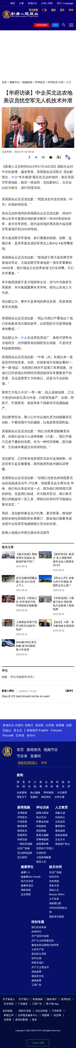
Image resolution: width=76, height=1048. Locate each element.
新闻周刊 (22, 835)
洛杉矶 (39, 725)
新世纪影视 (21, 1019)
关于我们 (23, 999)
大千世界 (54, 899)
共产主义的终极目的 (42, 940)
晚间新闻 (22, 826)
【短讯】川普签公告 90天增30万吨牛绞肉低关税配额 (26, 602)
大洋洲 (49, 725)
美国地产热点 (62, 843)
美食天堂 (54, 885)
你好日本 (54, 876)
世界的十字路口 (45, 848)
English (43, 730)
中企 (14, 177)
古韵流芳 (60, 821)
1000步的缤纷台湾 (58, 910)
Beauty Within (57, 894)
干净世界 (57, 1010)
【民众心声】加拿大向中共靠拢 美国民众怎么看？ (63, 581)
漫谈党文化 (37, 976)
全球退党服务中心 (28, 1015)
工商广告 (36, 984)
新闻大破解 (42, 835)
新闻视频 (23, 807)
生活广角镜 (55, 872)
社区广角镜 (23, 848)
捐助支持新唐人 (28, 762)
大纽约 (19, 725)
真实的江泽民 (38, 953)
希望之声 (9, 1015)
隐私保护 (52, 999)
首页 (4, 82)
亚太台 (18, 730)
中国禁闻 (22, 821)
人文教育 (61, 807)
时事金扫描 (42, 821)
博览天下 (22, 797)
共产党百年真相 (40, 936)
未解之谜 (60, 812)
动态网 (57, 1015)
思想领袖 (41, 830)
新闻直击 (22, 830)
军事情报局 (42, 839)
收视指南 (38, 999)
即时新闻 (49, 792)
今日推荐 (62, 792)
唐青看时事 (42, 843)
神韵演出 (46, 797)
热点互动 (41, 817)
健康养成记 (27, 885)
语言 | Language (65, 3)
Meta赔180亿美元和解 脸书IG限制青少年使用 (26, 646)
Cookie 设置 (38, 1042)
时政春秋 (41, 826)
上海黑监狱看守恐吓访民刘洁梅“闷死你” (26, 626)
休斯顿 (60, 725)
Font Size (58, 156)
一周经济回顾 (24, 843)
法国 (69, 725)
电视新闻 (27, 82)
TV (56, 25)
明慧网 (45, 1015)
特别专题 (37, 922)
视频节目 (14, 82)
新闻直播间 (42, 25)
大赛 (21, 3)
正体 (43, 3)
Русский (8, 735)
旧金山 (7, 730)
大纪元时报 (41, 1010)
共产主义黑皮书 (40, 967)
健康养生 (27, 867)
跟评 (69, 690)
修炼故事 (36, 980)
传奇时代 (36, 931)
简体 (50, 3)
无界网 (7, 1019)
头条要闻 (22, 792)
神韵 (12, 3)
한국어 (31, 735)
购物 (44, 762)
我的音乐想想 (56, 916)
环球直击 (40, 82)
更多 (34, 1019)
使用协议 (66, 999)
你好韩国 (54, 881)
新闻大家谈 (42, 812)
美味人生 (54, 890)
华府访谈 (22, 839)
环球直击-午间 (55, 82)
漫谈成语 (60, 830)
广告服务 (23, 1003)
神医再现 (26, 890)
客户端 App (52, 1003)
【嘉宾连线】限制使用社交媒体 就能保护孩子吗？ (26, 558)
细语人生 (41, 861)
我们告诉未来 (38, 927)
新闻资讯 (34, 750)
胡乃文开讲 (27, 881)
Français (56, 730)
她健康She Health (31, 876)
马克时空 (41, 852)
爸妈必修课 (61, 835)
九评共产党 (37, 949)
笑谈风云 (60, 817)
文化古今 (60, 839)
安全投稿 (9, 1003)
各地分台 (32, 3)
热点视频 (35, 792)
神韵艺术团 (25, 1010)
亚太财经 (22, 857)
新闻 (20, 775)
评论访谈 (42, 807)
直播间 (35, 756)
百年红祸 (36, 958)
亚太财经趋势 (24, 852)
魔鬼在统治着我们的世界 (45, 945)
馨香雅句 (60, 826)
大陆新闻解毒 (43, 857)
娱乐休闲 (55, 867)
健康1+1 (25, 872)
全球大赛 (60, 797)
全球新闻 (22, 812)
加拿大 (29, 725)
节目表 (22, 756)
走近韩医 (26, 894)
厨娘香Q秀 (55, 903)
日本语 (20, 735)
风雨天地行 (37, 962)
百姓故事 (36, 971)
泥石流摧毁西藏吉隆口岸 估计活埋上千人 (26, 581)
